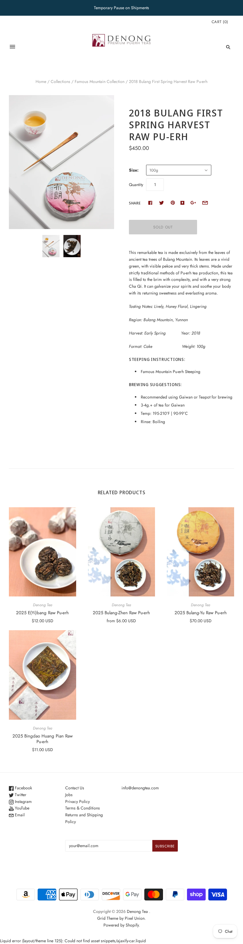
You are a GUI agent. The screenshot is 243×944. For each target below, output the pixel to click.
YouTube (21, 808)
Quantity (136, 185)
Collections (60, 81)
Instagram (23, 801)
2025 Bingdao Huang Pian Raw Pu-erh (42, 739)
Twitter (20, 795)
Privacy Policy (77, 801)
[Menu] (12, 47)
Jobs (69, 795)
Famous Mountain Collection (99, 81)
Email (19, 815)
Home (41, 81)
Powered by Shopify (121, 925)
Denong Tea (42, 605)
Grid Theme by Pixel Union (121, 918)
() (220, 22)
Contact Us (74, 788)
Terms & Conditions (82, 808)
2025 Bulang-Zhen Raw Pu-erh (121, 612)
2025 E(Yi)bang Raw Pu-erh (42, 612)
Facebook (23, 788)
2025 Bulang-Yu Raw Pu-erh (201, 612)
